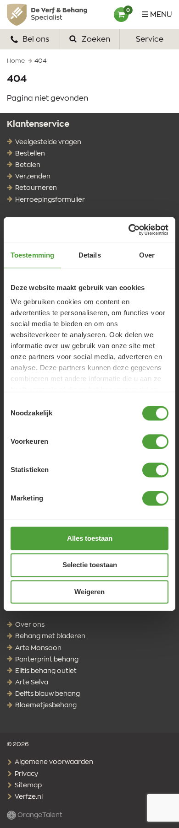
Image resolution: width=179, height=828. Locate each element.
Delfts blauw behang (47, 694)
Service (149, 39)
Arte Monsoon (38, 648)
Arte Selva (31, 682)
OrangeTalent (39, 815)
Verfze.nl (28, 797)
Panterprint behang (46, 659)
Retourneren (36, 188)
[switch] (155, 441)
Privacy (25, 774)
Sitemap (27, 785)
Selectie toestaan (89, 565)
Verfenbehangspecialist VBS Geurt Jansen (47, 14)
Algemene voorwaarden (53, 762)
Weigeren (89, 592)
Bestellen (30, 154)
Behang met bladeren (50, 636)
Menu (161, 14)
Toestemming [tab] (32, 255)
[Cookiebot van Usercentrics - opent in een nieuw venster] (128, 230)
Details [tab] (89, 255)
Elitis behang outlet (46, 671)
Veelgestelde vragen (48, 142)
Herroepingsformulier (50, 200)
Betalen (27, 165)
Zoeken (95, 39)
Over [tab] (147, 255)
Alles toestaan (89, 538)
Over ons (30, 625)
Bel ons (35, 39)
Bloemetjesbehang (46, 705)
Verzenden (32, 176)
